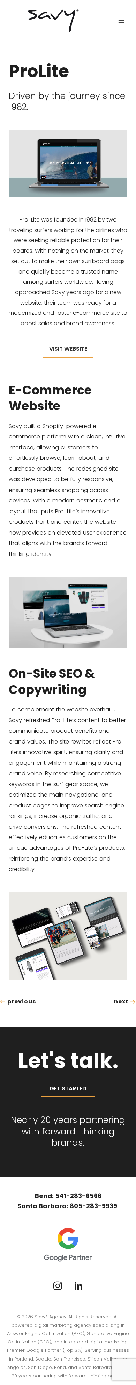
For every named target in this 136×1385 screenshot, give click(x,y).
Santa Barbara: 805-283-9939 (68, 1206)
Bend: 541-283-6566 (68, 1195)
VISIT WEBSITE (68, 349)
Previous (21, 1002)
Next (122, 1002)
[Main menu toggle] (121, 21)
